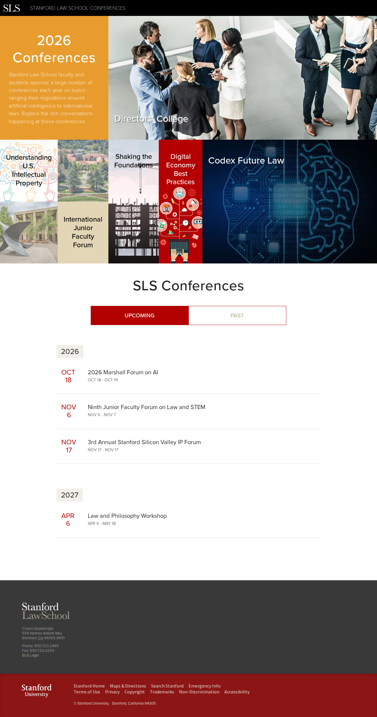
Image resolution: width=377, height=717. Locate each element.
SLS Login (30, 655)
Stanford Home (89, 686)
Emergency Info (204, 686)
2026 (70, 351)
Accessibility (236, 692)
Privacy (112, 692)
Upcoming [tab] (140, 315)
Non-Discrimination (199, 692)
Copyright (135, 692)
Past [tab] (237, 315)
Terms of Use (87, 692)
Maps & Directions (128, 686)
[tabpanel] (54, 78)
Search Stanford (167, 686)
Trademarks (162, 692)
